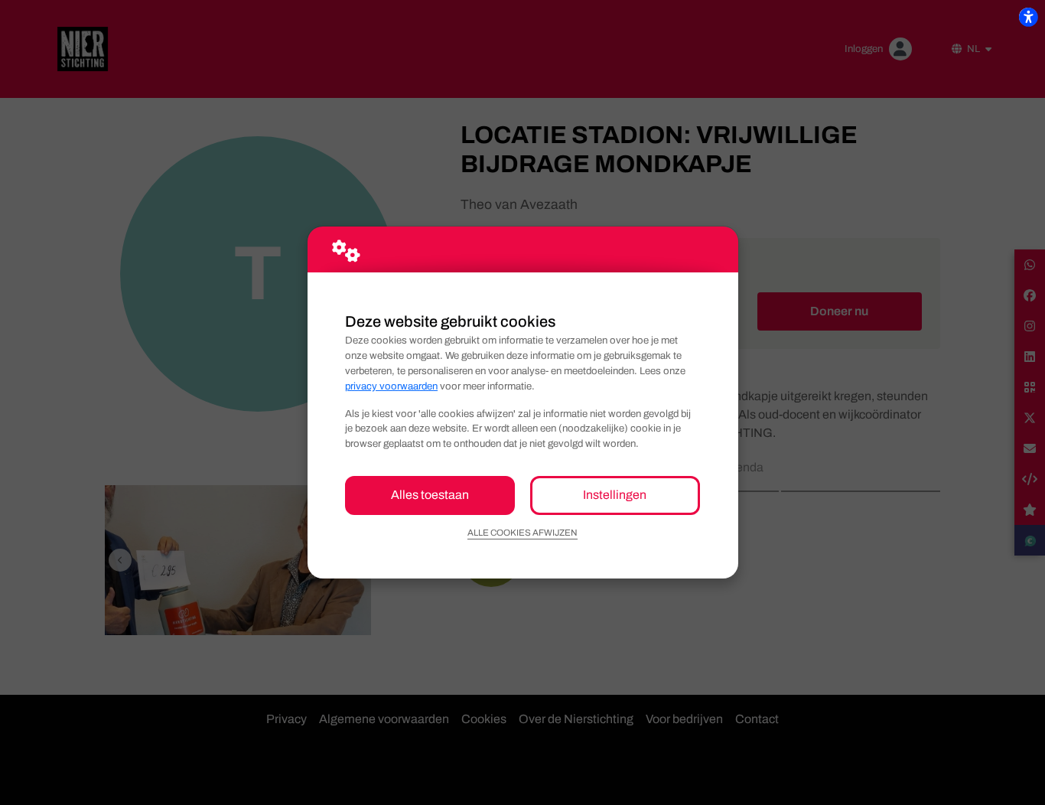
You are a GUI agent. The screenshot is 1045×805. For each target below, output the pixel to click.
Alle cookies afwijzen (522, 532)
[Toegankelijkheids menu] (1028, 17)
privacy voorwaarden (391, 386)
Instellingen (614, 494)
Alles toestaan (430, 494)
